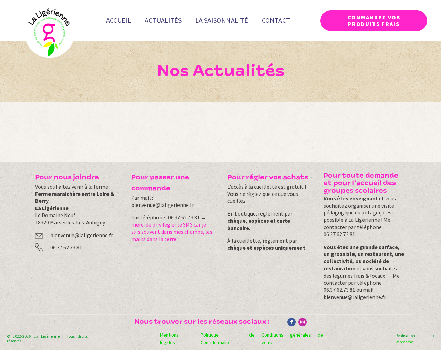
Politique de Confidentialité (228, 339)
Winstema (404, 341)
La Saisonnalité (221, 20)
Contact (276, 20)
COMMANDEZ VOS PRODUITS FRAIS (374, 20)
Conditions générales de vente (292, 339)
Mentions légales (169, 339)
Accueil (118, 20)
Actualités (163, 20)
